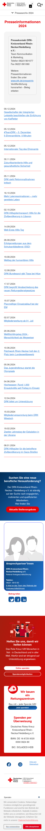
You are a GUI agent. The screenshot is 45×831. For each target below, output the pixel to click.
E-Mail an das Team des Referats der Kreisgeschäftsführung (21, 587)
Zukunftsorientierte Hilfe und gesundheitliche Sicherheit (18, 164)
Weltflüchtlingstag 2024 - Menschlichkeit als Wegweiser (19, 335)
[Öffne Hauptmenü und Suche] (40, 5)
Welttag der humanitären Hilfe (19, 260)
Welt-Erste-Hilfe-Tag (14, 229)
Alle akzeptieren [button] (32, 827)
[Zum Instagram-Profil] (20, 764)
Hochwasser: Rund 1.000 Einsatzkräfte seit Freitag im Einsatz (22, 386)
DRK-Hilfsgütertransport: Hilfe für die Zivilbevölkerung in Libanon (22, 214)
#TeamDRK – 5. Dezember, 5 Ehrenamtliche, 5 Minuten (17, 134)
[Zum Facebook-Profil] (9, 764)
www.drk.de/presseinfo (22, 80)
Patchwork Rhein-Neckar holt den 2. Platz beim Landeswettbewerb (22, 352)
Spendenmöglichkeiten (22, 674)
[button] (11, 599)
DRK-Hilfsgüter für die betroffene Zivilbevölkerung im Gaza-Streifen (21, 450)
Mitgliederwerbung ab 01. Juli (18, 320)
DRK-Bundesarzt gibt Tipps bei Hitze (22, 273)
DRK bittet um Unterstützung (18, 401)
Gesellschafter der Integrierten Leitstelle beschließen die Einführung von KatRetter (22, 115)
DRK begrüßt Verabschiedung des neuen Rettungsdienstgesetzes (21, 288)
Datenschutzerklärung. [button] (28, 820)
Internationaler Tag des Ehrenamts (21, 149)
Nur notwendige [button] (13, 827)
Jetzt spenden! (22, 707)
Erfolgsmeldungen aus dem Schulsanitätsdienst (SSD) (17, 245)
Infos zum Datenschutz (34, 763)
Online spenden (22, 668)
